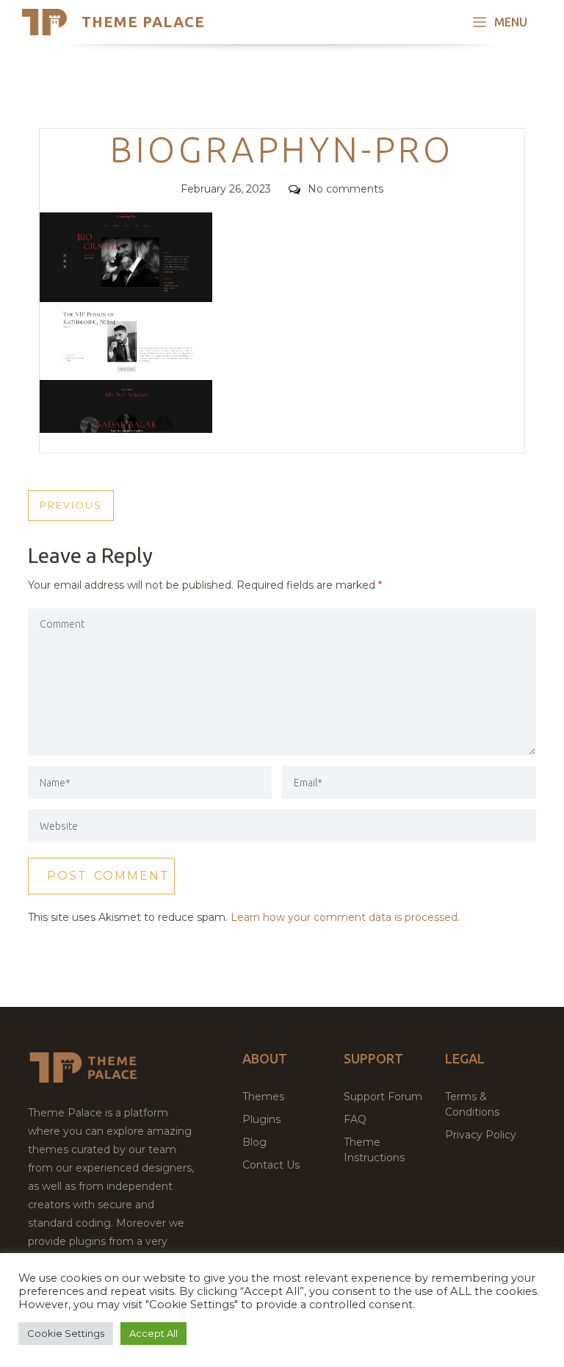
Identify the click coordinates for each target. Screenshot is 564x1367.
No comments (345, 188)
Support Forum (383, 1096)
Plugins (261, 1119)
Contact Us (271, 1165)
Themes (263, 1096)
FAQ (355, 1119)
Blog (254, 1142)
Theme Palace (143, 21)
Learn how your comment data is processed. (345, 917)
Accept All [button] (153, 1333)
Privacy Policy (480, 1134)
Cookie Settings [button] (65, 1333)
